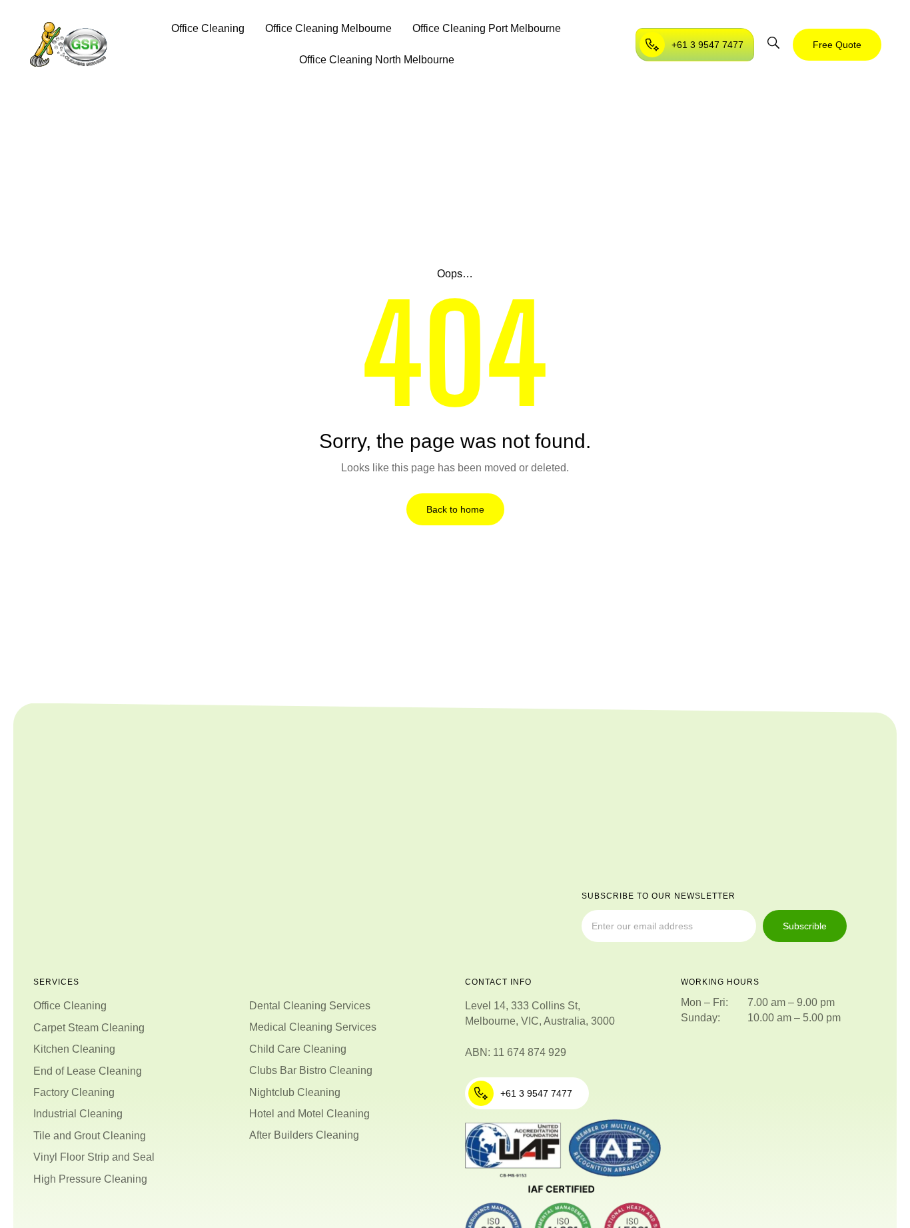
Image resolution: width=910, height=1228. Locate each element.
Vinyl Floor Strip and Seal (94, 1157)
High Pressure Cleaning (90, 1179)
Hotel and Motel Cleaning (309, 1113)
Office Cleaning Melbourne (328, 28)
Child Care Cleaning (297, 1049)
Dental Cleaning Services (309, 1005)
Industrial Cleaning (78, 1113)
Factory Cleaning (74, 1092)
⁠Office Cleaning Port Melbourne (486, 28)
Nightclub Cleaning (294, 1092)
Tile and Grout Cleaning (89, 1135)
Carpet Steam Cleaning (89, 1027)
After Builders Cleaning (304, 1135)
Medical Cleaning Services (312, 1027)
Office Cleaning (207, 28)
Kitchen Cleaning (74, 1049)
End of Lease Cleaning (87, 1071)
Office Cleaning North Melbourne (376, 59)
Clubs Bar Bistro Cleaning (310, 1070)
